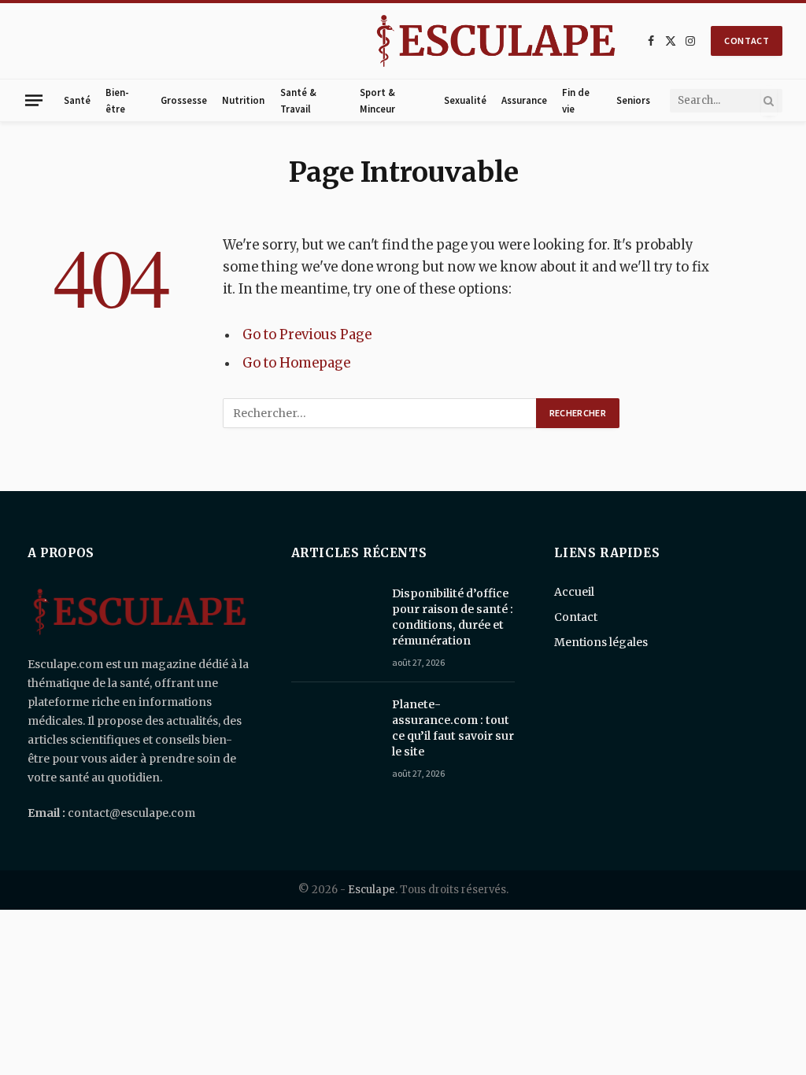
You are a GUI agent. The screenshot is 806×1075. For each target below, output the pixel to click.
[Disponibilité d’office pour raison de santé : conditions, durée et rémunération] (334, 614)
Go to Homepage (296, 363)
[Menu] (34, 100)
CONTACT (746, 40)
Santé (77, 100)
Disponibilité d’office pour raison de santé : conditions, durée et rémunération (452, 617)
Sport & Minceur (377, 100)
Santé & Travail (298, 100)
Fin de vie (576, 100)
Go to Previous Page (307, 335)
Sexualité (465, 100)
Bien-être (117, 100)
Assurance (524, 100)
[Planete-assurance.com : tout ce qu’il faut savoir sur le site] (334, 725)
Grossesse (184, 100)
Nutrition (243, 100)
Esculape (371, 889)
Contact (575, 617)
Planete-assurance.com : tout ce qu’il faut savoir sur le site (453, 728)
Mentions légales (601, 642)
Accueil (574, 592)
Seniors (633, 100)
